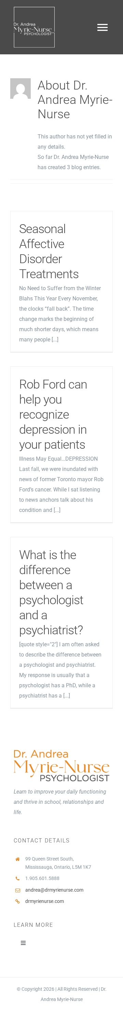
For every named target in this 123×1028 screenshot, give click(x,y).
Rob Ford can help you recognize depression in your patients (53, 414)
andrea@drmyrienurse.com (54, 890)
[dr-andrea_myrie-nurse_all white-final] (34, 9)
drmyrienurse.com (44, 901)
